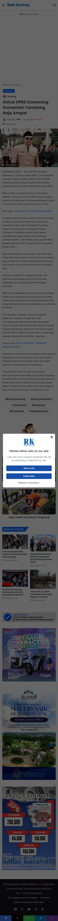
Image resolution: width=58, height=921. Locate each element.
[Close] (51, 437)
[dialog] (29, 460)
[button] (29, 468)
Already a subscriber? (29, 482)
